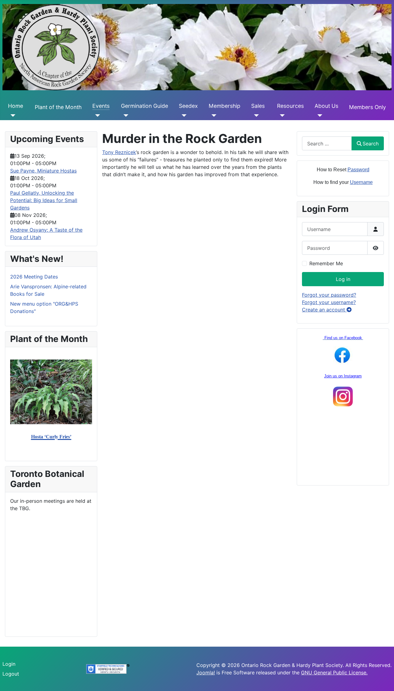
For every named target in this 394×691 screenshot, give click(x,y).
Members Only (367, 107)
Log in (343, 279)
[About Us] (318, 115)
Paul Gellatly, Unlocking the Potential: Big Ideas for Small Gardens (43, 200)
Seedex (188, 106)
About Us (326, 106)
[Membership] (212, 115)
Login (8, 664)
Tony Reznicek (119, 152)
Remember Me (326, 263)
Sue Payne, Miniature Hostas (43, 171)
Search (371, 143)
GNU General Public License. (334, 672)
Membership (224, 106)
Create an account (324, 310)
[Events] (96, 115)
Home (15, 106)
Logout (10, 674)
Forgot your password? (329, 295)
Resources (290, 106)
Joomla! (205, 672)
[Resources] (281, 115)
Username (361, 182)
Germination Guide (144, 106)
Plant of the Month (58, 107)
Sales (258, 106)
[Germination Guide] (125, 115)
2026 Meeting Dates (34, 277)
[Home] (12, 115)
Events (101, 106)
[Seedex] (183, 115)
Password (358, 169)
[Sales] (255, 115)
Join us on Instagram (343, 376)
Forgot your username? (329, 302)
